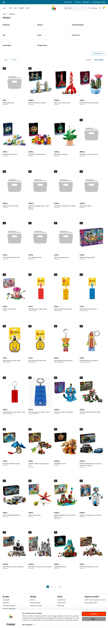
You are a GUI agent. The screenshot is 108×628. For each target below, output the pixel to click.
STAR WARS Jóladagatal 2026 (11, 257)
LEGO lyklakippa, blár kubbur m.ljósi (38, 412)
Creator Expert (7, 45)
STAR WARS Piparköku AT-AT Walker (65, 206)
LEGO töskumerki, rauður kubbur (37, 309)
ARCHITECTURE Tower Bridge (37, 103)
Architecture (6, 25)
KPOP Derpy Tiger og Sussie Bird (63, 412)
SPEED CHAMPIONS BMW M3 (11, 515)
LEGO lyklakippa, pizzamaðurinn (63, 360)
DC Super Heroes (42, 45)
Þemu (15, 8)
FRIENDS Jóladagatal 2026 (87, 257)
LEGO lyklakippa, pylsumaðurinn (89, 360)
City (4, 35)
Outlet (27, 8)
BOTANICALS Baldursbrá (10, 154)
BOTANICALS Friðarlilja (60, 154)
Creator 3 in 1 (76, 35)
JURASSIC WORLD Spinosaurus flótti (90, 412)
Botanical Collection (78, 25)
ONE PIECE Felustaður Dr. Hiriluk (89, 566)
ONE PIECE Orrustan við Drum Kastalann (40, 566)
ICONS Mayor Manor (85, 206)
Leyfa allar (94, 614)
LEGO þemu (12, 14)
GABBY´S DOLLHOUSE (9, 309)
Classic (39, 35)
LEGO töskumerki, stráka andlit (37, 360)
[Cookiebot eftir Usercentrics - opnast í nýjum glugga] (11, 624)
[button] (4, 8)
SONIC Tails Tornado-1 (34, 515)
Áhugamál (21, 8)
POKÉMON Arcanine (60, 463)
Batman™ (40, 25)
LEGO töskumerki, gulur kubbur (63, 309)
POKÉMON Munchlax (60, 566)
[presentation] (10, 8)
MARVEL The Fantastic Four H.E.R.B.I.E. (91, 515)
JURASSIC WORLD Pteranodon (11, 463)
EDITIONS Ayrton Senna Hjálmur (89, 154)
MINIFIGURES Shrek (8, 103)
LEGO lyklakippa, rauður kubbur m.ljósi (14, 412)
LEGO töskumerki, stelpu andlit (11, 360)
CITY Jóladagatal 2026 (34, 257)
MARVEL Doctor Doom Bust (10, 206)
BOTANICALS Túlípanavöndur (36, 154)
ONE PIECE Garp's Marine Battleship (13, 566)
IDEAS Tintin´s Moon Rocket (62, 103)
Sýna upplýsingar (27, 624)
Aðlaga (93, 619)
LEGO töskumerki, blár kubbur (88, 309)
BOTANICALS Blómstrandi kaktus (89, 103)
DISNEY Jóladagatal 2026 (61, 257)
